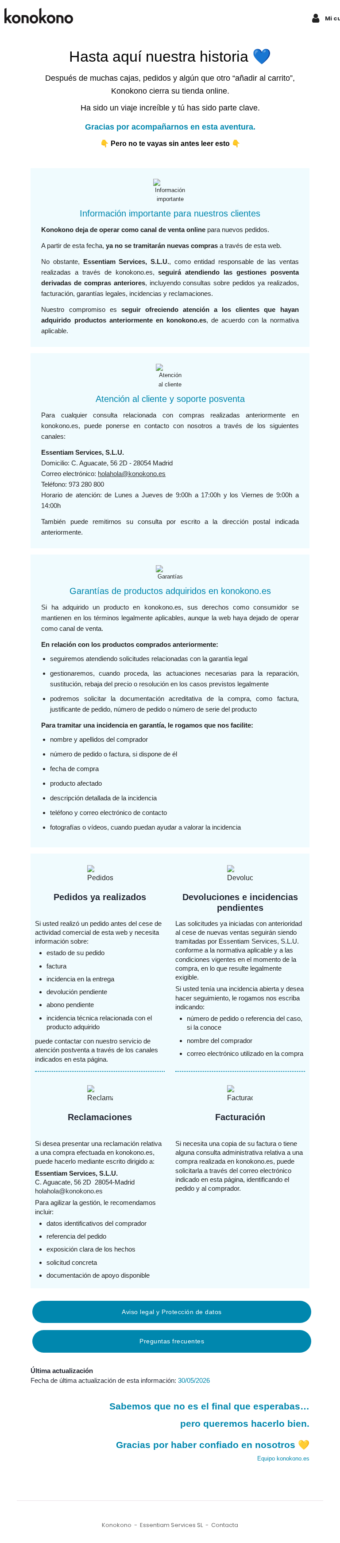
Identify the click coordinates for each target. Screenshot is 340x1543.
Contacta (224, 1525)
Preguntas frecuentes (171, 1341)
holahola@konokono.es (132, 473)
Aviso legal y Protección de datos (172, 1311)
